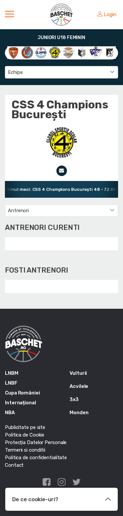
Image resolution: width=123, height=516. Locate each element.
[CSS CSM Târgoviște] (68, 52)
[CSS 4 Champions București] (55, 52)
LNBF (11, 383)
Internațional (20, 403)
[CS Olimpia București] (41, 52)
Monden (79, 412)
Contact (14, 465)
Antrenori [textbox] (18, 210)
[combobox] (61, 72)
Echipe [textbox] (15, 72)
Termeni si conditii (25, 450)
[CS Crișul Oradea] (27, 52)
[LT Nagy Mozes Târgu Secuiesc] (96, 52)
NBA (10, 412)
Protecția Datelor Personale (36, 442)
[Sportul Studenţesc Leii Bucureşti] (109, 52)
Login (110, 14)
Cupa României (22, 393)
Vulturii (78, 373)
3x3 (74, 399)
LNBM (11, 373)
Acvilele (79, 386)
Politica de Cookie (24, 435)
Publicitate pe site (25, 427)
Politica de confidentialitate (36, 457)
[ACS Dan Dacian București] (13, 52)
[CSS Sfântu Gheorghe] (82, 52)
